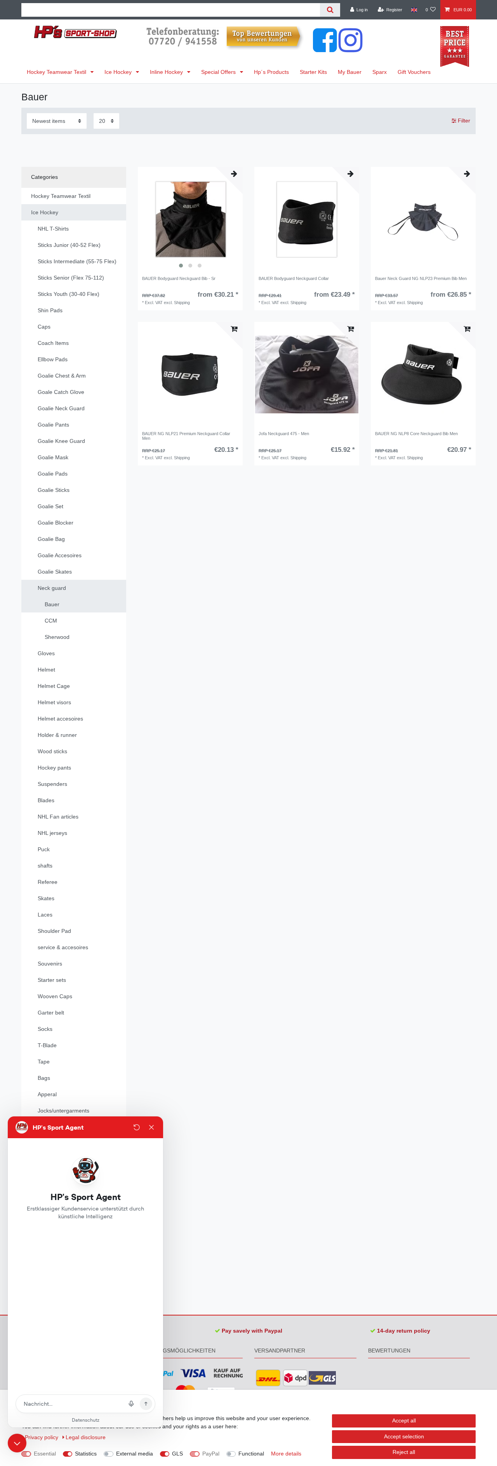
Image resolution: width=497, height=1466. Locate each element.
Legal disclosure (86, 1437)
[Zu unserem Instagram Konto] (351, 48)
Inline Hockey (167, 72)
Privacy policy (42, 1437)
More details (286, 1453)
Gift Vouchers (414, 72)
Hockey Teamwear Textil (57, 72)
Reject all (404, 1452)
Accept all (404, 1420)
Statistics (86, 1453)
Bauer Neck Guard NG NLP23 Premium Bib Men (421, 278)
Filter (463, 120)
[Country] (414, 9)
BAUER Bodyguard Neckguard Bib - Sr (178, 278)
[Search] (330, 10)
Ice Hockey (118, 72)
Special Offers (219, 72)
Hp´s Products (271, 72)
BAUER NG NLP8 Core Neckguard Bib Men (416, 433)
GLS (177, 1453)
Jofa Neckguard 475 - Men (284, 433)
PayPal (210, 1453)
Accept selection (404, 1436)
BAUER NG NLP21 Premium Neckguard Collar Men (186, 436)
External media (134, 1453)
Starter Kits (313, 72)
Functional (251, 1453)
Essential (45, 1453)
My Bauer (349, 72)
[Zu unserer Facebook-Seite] (325, 48)
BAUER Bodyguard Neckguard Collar (294, 278)
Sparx (379, 72)
